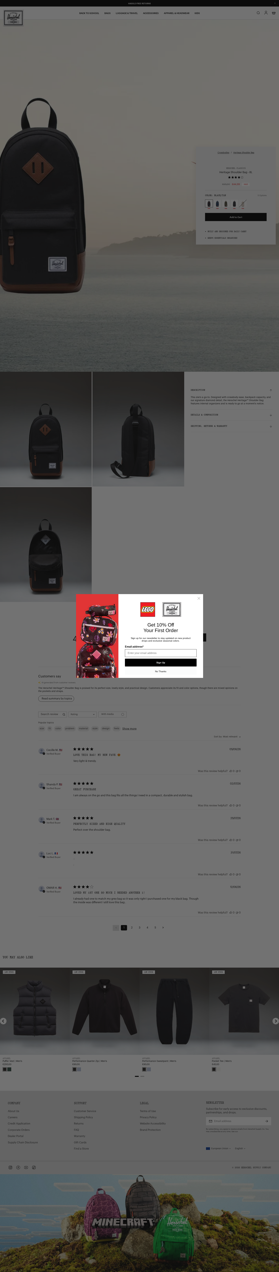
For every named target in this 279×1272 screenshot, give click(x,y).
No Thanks (160, 671)
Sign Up (160, 662)
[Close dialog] (199, 598)
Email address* (134, 646)
